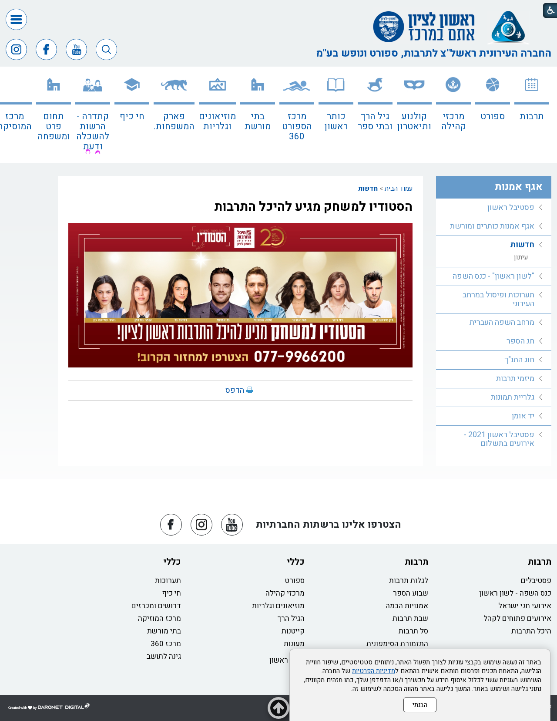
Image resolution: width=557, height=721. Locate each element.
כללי (296, 562)
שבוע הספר (410, 593)
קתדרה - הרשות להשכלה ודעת (92, 131)
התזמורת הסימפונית (397, 643)
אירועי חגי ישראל (524, 605)
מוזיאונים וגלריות (217, 121)
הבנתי (420, 705)
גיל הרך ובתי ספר (375, 121)
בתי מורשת (258, 121)
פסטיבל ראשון (510, 207)
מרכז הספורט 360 (297, 126)
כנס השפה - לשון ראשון (515, 593)
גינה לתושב (164, 656)
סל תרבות (413, 631)
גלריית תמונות (512, 397)
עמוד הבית (399, 188)
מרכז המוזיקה (159, 618)
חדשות (368, 188)
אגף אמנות (519, 186)
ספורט (492, 116)
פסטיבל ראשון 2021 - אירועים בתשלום (499, 439)
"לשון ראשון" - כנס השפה (493, 276)
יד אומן (523, 416)
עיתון (521, 257)
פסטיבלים (536, 580)
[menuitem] (531, 114)
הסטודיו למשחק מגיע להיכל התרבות (313, 207)
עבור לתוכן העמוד (278, 8)
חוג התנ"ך (519, 360)
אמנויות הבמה (407, 605)
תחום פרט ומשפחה (53, 126)
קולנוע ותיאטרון (414, 121)
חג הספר (520, 341)
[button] (16, 19)
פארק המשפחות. (174, 121)
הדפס (234, 390)
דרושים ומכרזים (156, 605)
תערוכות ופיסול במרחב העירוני (498, 299)
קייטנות (293, 631)
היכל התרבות (531, 631)
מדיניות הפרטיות (373, 671)
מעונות (294, 643)
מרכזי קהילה (453, 121)
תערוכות (168, 580)
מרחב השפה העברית (502, 322)
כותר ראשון (336, 121)
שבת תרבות (410, 618)
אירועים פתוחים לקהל (517, 618)
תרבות (532, 116)
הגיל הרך (291, 618)
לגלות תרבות (408, 580)
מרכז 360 (166, 643)
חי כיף (132, 116)
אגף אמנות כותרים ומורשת (492, 226)
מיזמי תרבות (515, 378)
